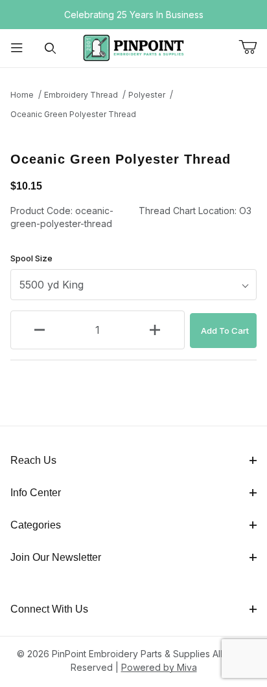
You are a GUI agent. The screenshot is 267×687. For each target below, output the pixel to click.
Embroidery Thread (81, 95)
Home (22, 95)
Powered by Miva (159, 667)
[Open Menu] (17, 48)
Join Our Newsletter (55, 557)
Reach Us (33, 460)
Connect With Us (49, 609)
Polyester (146, 95)
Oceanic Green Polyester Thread (73, 114)
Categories (35, 524)
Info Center (35, 492)
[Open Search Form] (50, 48)
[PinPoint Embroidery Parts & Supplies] (133, 46)
